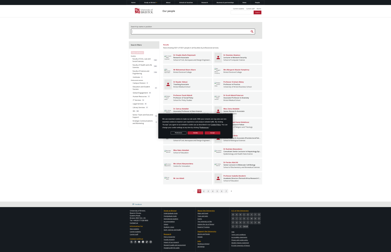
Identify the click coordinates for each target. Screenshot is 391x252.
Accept (212, 133)
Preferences (178, 133)
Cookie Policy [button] (216, 124)
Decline (195, 133)
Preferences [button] (204, 127)
